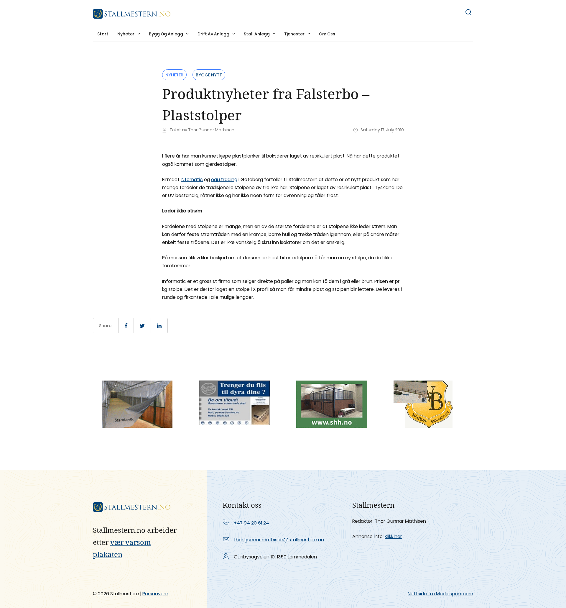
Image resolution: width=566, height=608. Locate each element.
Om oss (327, 34)
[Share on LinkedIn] (159, 325)
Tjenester (294, 34)
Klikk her (393, 536)
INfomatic (192, 179)
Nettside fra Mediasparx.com (440, 593)
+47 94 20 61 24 (251, 522)
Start (102, 34)
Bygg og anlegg (166, 34)
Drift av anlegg (214, 34)
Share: (105, 326)
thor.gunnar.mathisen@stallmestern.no (279, 539)
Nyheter (126, 34)
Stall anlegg (257, 34)
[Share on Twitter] (142, 325)
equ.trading (224, 179)
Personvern (155, 593)
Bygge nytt (209, 75)
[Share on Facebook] (126, 325)
